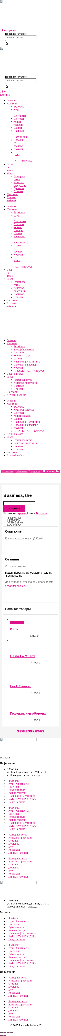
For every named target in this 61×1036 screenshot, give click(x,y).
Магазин (12, 103)
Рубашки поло (16, 789)
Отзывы (18, 191)
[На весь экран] (4, 1032)
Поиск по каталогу (16, 33)
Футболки (19, 106)
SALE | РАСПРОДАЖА (22, 798)
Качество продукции (20, 184)
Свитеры (19, 118)
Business (41, 513)
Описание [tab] (15, 518)
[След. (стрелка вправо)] (4, 1035)
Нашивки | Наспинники (27, 361)
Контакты (12, 194)
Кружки (18, 149)
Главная (11, 100)
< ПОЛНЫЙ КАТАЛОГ (30, 731)
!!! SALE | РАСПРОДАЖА (29, 370)
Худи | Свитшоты (24, 349)
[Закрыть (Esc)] (11, 1032)
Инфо (10, 173)
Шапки (18, 127)
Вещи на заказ (15, 373)
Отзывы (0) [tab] (15, 522)
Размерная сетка (19, 178)
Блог (11, 846)
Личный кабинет (11, 199)
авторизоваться (15, 586)
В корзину (14, 508)
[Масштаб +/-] (1, 1032)
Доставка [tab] (14, 524)
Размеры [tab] (13, 520)
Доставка (19, 188)
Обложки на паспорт (26, 364)
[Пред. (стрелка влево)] (1, 1035)
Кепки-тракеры (18, 123)
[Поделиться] (8, 1032)
